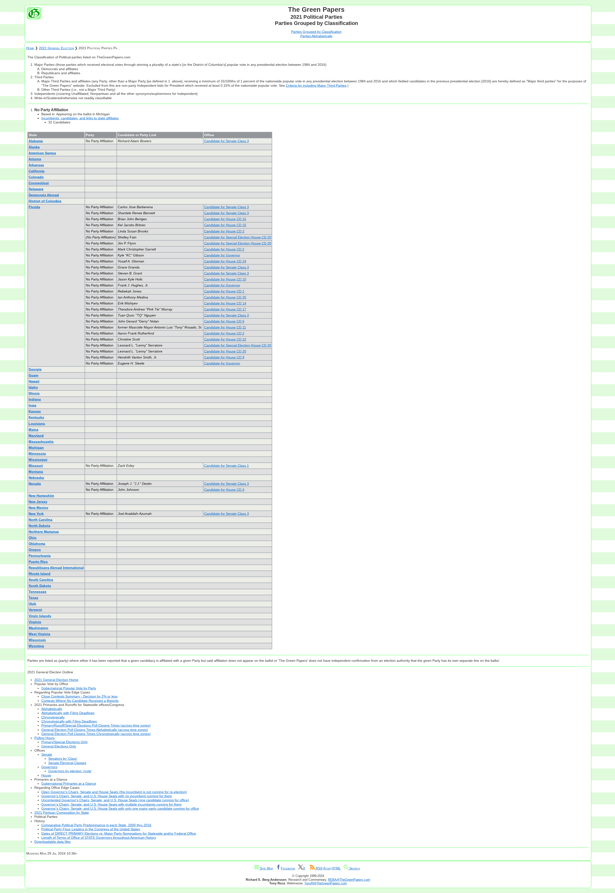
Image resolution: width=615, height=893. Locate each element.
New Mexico (38, 508)
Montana (36, 472)
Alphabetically (51, 709)
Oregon (35, 550)
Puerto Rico (38, 562)
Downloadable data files (52, 842)
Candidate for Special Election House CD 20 (237, 237)
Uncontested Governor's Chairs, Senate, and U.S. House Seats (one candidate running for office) (115, 800)
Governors (49, 767)
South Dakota (40, 586)
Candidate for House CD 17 (225, 309)
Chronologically (53, 717)
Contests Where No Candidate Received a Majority (80, 701)
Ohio (33, 538)
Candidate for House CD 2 (224, 231)
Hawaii (34, 381)
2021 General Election (56, 48)
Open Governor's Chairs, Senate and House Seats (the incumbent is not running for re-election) (114, 792)
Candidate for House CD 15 (225, 219)
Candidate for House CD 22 (225, 339)
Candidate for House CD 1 (224, 291)
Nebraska (36, 478)
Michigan (36, 448)
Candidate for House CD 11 (225, 327)
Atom (327, 868)
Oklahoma (37, 544)
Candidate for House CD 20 (225, 351)
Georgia (35, 369)
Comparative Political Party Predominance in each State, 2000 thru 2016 (96, 825)
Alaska (34, 147)
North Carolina (40, 520)
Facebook (288, 868)
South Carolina (41, 580)
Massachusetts (41, 441)
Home (30, 48)
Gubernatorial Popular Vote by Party (68, 688)
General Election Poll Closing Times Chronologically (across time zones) (96, 734)
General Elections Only (58, 746)
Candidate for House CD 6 (224, 321)
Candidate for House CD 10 (225, 279)
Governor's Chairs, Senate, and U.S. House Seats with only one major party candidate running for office (120, 808)
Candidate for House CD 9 (224, 357)
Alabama (36, 141)
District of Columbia (45, 201)
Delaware (36, 189)
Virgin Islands (40, 616)
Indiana (35, 399)
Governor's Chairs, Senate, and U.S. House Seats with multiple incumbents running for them (111, 804)
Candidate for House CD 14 (225, 303)
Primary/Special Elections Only (64, 742)
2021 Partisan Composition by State (61, 812)
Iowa (32, 405)
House (46, 775)
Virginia (35, 622)
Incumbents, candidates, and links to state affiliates (80, 118)
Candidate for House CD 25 (225, 297)
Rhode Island (39, 574)
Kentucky (36, 417)
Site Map (266, 868)
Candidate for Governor (222, 255)
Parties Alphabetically (316, 36)
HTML (336, 868)
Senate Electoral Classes (67, 763)
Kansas (35, 411)
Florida (34, 207)
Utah (32, 604)
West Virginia (39, 634)
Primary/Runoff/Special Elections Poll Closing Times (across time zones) (96, 725)
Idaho (33, 387)
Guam (33, 375)
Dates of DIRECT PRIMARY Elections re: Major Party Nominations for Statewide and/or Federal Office (118, 833)
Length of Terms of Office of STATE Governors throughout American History (98, 837)
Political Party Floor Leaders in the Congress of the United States (90, 829)
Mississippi (38, 460)
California (36, 171)
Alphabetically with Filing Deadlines (67, 713)
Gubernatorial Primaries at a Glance (68, 783)
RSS (318, 868)
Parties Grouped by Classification (316, 32)
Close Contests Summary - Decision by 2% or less (79, 696)
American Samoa (42, 153)
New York (36, 514)
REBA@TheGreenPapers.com (349, 879)
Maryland (36, 435)
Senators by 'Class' (62, 758)
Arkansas (36, 165)
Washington (38, 628)
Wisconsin (37, 640)
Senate (46, 754)
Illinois (34, 393)
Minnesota (37, 454)
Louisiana (37, 423)
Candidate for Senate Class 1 (226, 466)
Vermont (35, 610)
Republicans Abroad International (56, 568)
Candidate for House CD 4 (224, 490)
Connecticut (39, 183)
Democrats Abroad (44, 195)
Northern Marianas (44, 532)
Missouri (36, 466)
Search (354, 868)
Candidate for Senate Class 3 (226, 141)
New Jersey (38, 502)
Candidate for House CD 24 (225, 261)
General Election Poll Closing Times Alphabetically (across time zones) (94, 730)
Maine (33, 429)
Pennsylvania (40, 556)
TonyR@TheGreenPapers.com (325, 883)
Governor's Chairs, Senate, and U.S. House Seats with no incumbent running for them (106, 796)
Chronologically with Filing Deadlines (69, 721)
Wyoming (36, 646)
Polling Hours (44, 738)
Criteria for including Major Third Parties (316, 85)
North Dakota (39, 526)
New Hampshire (41, 496)
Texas (33, 598)
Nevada (35, 484)
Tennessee (37, 592)
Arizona (35, 159)
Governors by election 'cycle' (70, 771)
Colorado (36, 177)
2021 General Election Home (56, 680)
